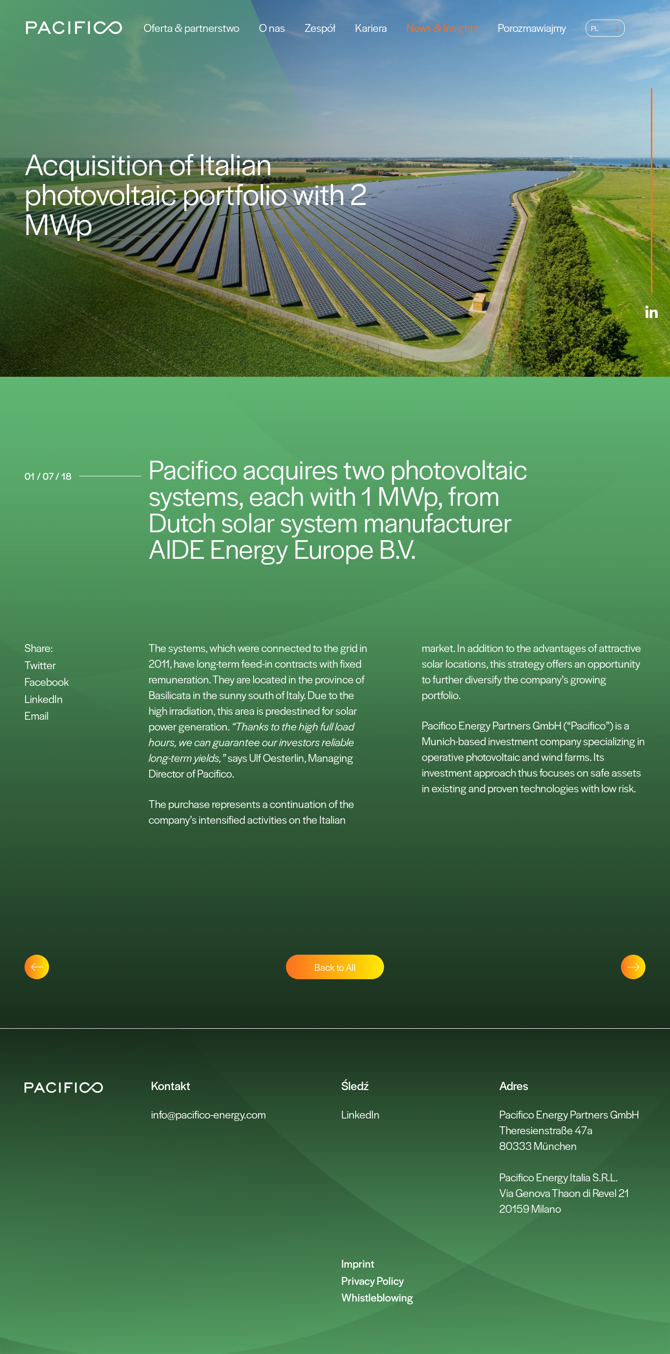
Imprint (357, 1263)
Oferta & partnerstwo (191, 27)
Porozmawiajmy (532, 27)
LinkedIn (44, 698)
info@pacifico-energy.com (208, 1114)
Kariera (371, 27)
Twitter (40, 664)
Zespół (320, 27)
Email (37, 715)
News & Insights (442, 27)
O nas (272, 27)
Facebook (47, 681)
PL (594, 28)
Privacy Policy (372, 1280)
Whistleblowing (377, 1297)
